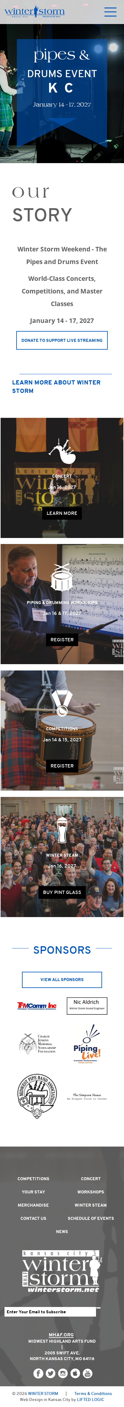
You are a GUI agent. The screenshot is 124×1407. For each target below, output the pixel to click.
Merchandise (33, 1205)
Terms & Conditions (93, 1393)
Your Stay (33, 1192)
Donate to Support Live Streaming (62, 340)
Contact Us (33, 1218)
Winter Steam (91, 1205)
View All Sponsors (62, 979)
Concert (91, 1179)
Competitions (33, 1179)
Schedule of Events (91, 1218)
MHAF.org (61, 1335)
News (62, 1231)
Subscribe (98, 1308)
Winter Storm (43, 1393)
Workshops (90, 1192)
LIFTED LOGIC (90, 1399)
